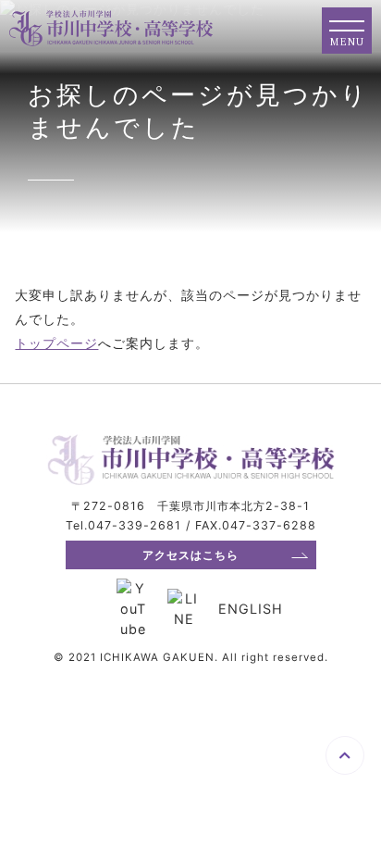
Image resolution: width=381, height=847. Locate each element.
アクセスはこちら (190, 555)
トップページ (56, 343)
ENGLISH (250, 609)
